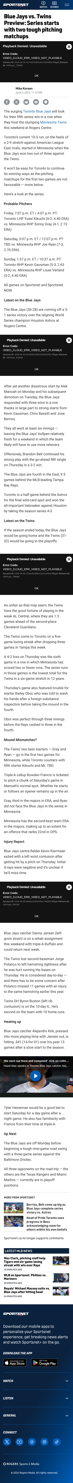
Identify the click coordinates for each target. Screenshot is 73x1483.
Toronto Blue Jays (37, 111)
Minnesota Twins (53, 122)
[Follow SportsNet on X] (7, 1442)
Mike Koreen (24, 88)
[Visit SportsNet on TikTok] (57, 1442)
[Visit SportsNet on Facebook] (32, 1442)
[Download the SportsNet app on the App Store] (14, 1362)
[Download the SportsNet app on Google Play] (44, 1362)
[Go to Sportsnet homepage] (16, 5)
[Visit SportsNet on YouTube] (19, 1442)
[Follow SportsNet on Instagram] (44, 1442)
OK (37, 75)
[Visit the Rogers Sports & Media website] (21, 1464)
